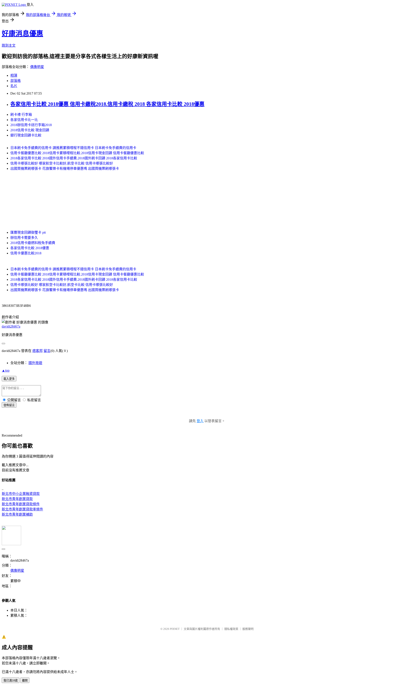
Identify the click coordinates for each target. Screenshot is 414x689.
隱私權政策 (231, 628)
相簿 (13, 75)
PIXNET (175, 628)
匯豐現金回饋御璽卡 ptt (28, 232)
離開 (25, 680)
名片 (13, 86)
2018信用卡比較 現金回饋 (29, 130)
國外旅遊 (35, 363)
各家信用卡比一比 (24, 120)
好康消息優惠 (22, 33)
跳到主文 (9, 45)
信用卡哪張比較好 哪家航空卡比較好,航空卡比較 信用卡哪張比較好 (61, 163)
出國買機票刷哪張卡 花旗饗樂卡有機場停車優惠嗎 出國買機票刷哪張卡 (64, 168)
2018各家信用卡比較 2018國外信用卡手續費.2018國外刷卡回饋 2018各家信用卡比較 (73, 158)
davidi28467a (11, 326)
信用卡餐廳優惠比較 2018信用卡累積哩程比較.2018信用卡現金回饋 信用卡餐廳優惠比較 (77, 153)
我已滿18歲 (10, 680)
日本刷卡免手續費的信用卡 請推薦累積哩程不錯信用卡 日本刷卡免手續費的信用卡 (73, 148)
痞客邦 (37, 351)
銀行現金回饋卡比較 (25, 135)
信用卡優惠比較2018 (25, 253)
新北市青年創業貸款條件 (21, 504)
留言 (47, 351)
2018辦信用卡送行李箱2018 (31, 125)
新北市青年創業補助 (17, 514)
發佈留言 (9, 405)
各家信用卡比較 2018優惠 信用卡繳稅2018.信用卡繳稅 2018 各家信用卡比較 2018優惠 (107, 104)
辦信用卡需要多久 (24, 237)
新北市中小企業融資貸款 (21, 494)
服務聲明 (248, 628)
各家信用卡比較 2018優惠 (29, 248)
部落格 (15, 80)
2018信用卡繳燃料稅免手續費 (32, 243)
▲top (5, 370)
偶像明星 (37, 67)
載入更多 (9, 378)
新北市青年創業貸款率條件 (22, 509)
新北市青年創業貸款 (17, 499)
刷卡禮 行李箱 (21, 114)
